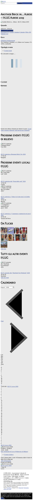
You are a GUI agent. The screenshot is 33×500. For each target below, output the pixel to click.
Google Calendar (14, 32)
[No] (4, 498)
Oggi (2, 321)
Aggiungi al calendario (7, 30)
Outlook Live (4, 34)
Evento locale (8, 50)
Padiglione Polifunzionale (8, 40)
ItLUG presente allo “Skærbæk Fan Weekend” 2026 (15, 273)
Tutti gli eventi (5, 277)
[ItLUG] (3, 1)
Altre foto (3, 249)
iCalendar (22, 32)
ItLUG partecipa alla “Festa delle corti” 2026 (13, 181)
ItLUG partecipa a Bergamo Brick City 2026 (13, 154)
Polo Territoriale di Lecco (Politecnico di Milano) (14, 451)
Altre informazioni (6, 461)
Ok (2, 498)
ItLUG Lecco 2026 (12, 386)
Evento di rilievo (8, 454)
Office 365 (28, 32)
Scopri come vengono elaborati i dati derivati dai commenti (16, 129)
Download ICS (5, 32)
